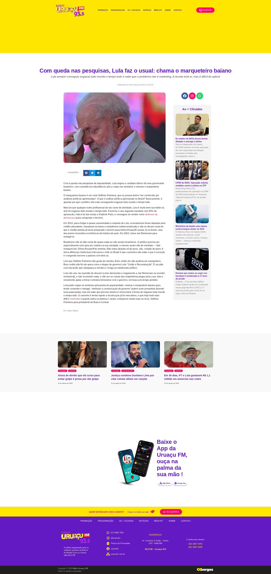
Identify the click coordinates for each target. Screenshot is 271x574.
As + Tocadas (134, 10)
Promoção (103, 10)
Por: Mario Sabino (71, 311)
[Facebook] (184, 95)
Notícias (147, 10)
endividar (75, 299)
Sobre (168, 10)
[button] (86, 173)
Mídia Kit (158, 10)
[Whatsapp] (199, 95)
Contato (178, 10)
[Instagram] (192, 95)
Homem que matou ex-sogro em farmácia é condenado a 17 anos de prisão (191, 276)
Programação (118, 10)
